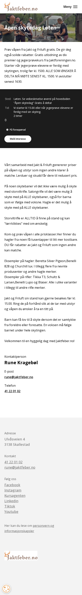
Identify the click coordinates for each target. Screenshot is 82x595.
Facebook (12, 485)
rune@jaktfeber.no (18, 377)
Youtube (11, 511)
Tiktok (9, 506)
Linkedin (11, 501)
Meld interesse (18, 138)
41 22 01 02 (12, 391)
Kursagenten (14, 495)
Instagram (12, 490)
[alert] (6, 588)
